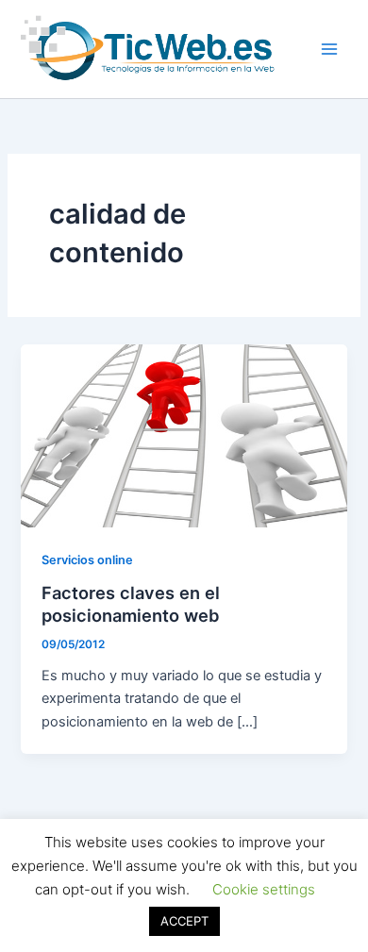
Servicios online (87, 560)
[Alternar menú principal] (329, 49)
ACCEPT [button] (184, 920)
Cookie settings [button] (263, 889)
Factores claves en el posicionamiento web (131, 604)
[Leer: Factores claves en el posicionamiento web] (183, 434)
